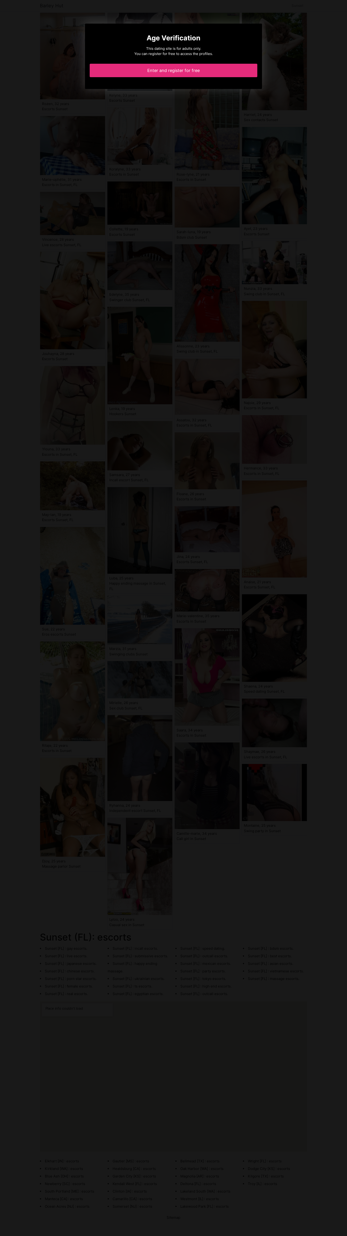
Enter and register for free (173, 70)
